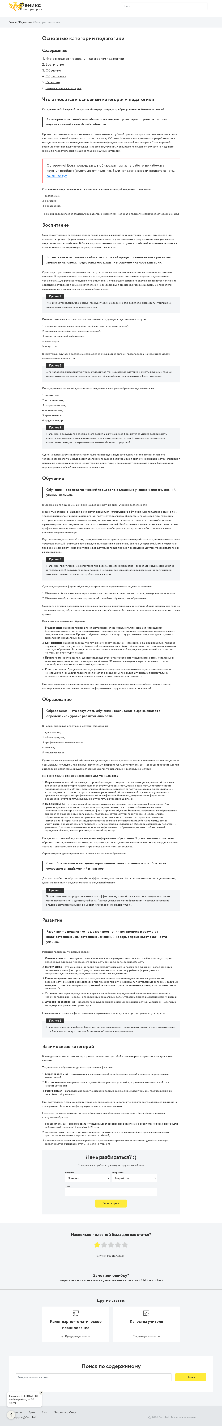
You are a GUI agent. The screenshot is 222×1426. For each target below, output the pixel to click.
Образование (56, 76)
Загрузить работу (65, 1412)
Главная (13, 22)
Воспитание (55, 64)
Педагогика (25, 22)
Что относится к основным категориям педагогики (85, 58)
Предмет (69, 1173)
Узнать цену (111, 1203)
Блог (44, 1412)
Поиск (191, 1377)
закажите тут (57, 175)
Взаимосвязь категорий (64, 88)
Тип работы (117, 1173)
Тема (67, 1187)
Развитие (53, 82)
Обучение (53, 70)
